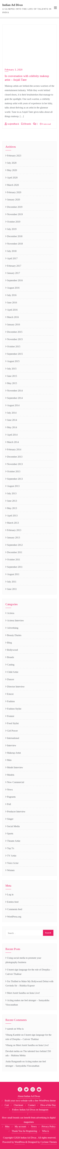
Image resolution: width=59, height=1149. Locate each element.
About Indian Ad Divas (29, 1096)
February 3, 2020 (13, 69)
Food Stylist (13, 723)
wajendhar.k (13, 124)
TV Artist (11, 855)
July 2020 (11, 163)
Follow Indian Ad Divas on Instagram (30, 1109)
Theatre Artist (13, 841)
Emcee (10, 694)
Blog (9, 642)
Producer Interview (16, 811)
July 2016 (11, 295)
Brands (27, 124)
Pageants (11, 797)
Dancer (10, 679)
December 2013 (14, 456)
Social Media (13, 826)
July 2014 (11, 412)
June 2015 (12, 376)
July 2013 (11, 493)
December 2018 (14, 236)
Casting (10, 664)
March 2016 (13, 317)
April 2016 (12, 309)
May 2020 (12, 170)
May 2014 (12, 427)
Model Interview (15, 767)
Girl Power (12, 730)
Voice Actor (12, 863)
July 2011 (11, 581)
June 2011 (12, 589)
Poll (9, 804)
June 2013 (12, 501)
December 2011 (14, 552)
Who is (20, 1029)
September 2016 (15, 280)
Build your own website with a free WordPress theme (30, 1100)
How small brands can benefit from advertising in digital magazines (29, 1119)
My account (20, 1126)
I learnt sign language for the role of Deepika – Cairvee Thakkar (28, 971)
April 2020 (12, 177)
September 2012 (15, 545)
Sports (10, 833)
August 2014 (13, 405)
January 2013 (13, 537)
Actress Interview (15, 620)
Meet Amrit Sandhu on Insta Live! (23, 993)
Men (9, 760)
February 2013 (14, 530)
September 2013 (15, 479)
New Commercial (15, 782)
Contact (31, 1105)
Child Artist (12, 672)
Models (10, 775)
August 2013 (13, 486)
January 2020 (13, 199)
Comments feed (14, 909)
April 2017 (12, 258)
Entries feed (12, 902)
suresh (10, 1029)
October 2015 (13, 346)
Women (11, 870)
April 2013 (12, 515)
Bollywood (12, 650)
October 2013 (13, 471)
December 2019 (14, 207)
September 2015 (15, 354)
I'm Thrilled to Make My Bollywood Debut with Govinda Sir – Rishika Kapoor (29, 983)
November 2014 (15, 390)
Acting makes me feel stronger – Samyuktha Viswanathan (27, 1002)
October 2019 (13, 221)
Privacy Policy (49, 1126)
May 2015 (12, 383)
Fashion (11, 701)
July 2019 (11, 229)
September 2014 (15, 398)
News (10, 789)
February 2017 (14, 266)
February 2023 (14, 155)
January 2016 (13, 324)
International (13, 738)
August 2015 (13, 361)
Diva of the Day (48, 1105)
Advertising (12, 628)
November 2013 (15, 464)
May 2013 (12, 508)
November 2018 (15, 243)
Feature (10, 716)
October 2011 (13, 559)
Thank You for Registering (24, 1131)
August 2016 (13, 287)
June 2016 (12, 302)
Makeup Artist (14, 753)
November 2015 (15, 339)
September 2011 (15, 567)
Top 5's (10, 848)
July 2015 (11, 368)
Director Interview (16, 686)
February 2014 (14, 449)
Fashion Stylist (14, 708)
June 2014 (12, 420)
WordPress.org (14, 916)
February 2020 (14, 192)
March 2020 (13, 185)
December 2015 (14, 332)
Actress (10, 613)
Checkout (18, 1105)
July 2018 (11, 251)
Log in (10, 894)
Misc (7, 1126)
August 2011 (13, 574)
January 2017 (13, 273)
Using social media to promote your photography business (23, 960)
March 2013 (13, 523)
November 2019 (15, 214)
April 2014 (12, 434)
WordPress (20, 1142)
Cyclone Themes (49, 1142)
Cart (7, 1105)
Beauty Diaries (14, 635)
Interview (11, 745)
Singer (10, 819)
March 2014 (13, 442)
